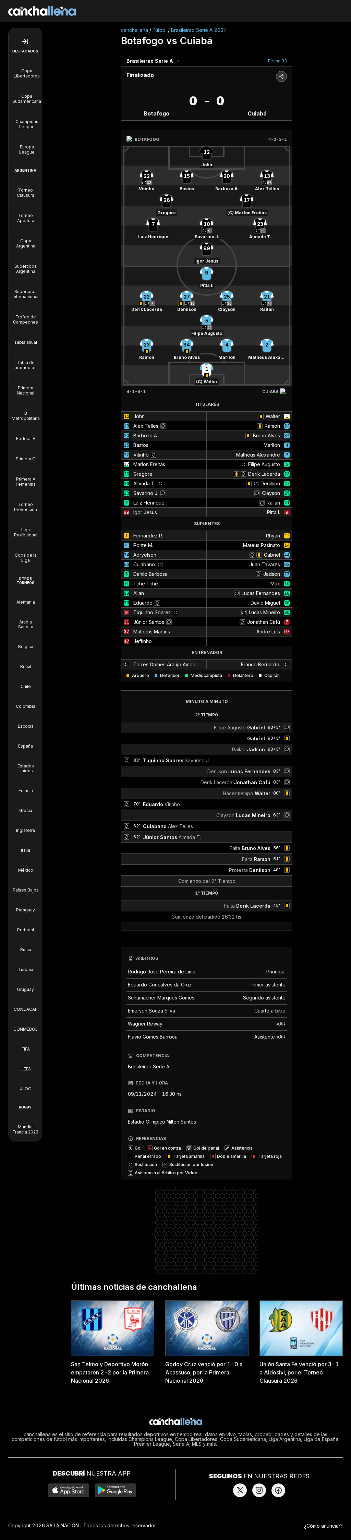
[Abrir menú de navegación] (25, 41)
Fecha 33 (277, 60)
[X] (240, 1490)
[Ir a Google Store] (115, 1490)
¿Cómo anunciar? (323, 1526)
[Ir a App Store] (68, 1490)
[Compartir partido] (281, 76)
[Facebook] (278, 1490)
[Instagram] (259, 1490)
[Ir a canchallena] (42, 11)
